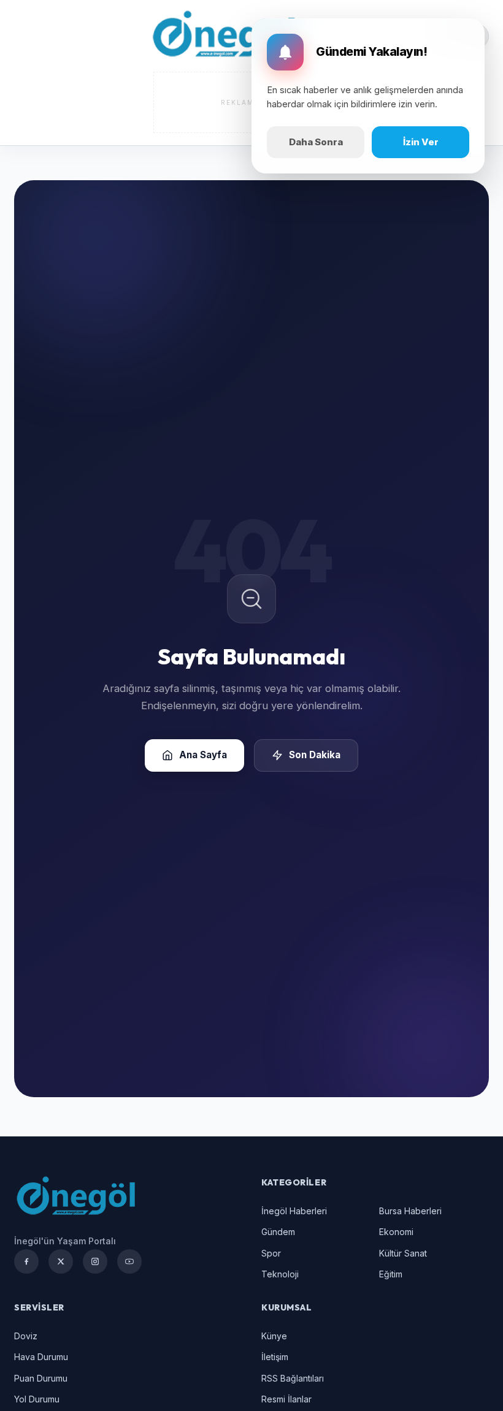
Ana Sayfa (203, 755)
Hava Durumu (41, 1357)
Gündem (278, 1232)
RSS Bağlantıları (292, 1378)
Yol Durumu (37, 1399)
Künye (274, 1336)
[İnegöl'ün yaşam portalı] (223, 36)
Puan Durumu (40, 1378)
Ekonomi (396, 1232)
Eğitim (390, 1274)
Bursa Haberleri (410, 1211)
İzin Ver (421, 142)
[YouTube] (129, 1261)
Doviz (25, 1336)
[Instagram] (95, 1261)
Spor (271, 1253)
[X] (60, 1261)
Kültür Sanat (403, 1253)
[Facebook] (26, 1261)
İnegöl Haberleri (294, 1211)
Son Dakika (314, 755)
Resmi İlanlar (286, 1399)
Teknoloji (280, 1274)
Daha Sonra (316, 142)
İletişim (274, 1357)
